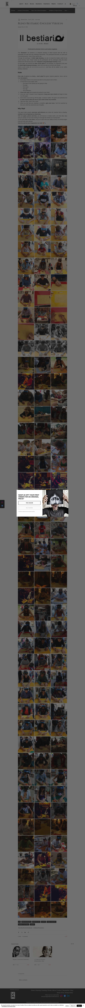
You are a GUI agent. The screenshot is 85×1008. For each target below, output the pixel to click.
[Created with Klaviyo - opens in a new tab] (42, 517)
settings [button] (67, 1005)
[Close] (83, 1006)
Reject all (73, 1005)
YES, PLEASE (29, 502)
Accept (79, 1005)
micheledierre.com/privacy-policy (8, 1006)
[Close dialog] (67, 491)
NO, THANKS (29, 507)
